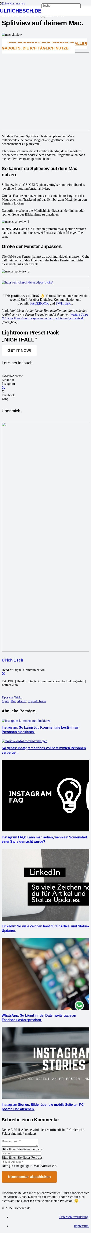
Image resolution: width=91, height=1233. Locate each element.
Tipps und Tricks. (12, 697)
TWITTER (63, 303)
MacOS (21, 701)
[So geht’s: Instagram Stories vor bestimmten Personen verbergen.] (24, 741)
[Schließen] (43, 17)
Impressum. (81, 1226)
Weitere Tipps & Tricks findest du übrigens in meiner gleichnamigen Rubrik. (45, 316)
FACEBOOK (39, 303)
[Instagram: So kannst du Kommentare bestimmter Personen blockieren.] (26, 720)
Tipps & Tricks (37, 701)
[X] (3, 387)
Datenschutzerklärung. (74, 1217)
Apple (5, 701)
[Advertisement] (45, 93)
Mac (13, 701)
